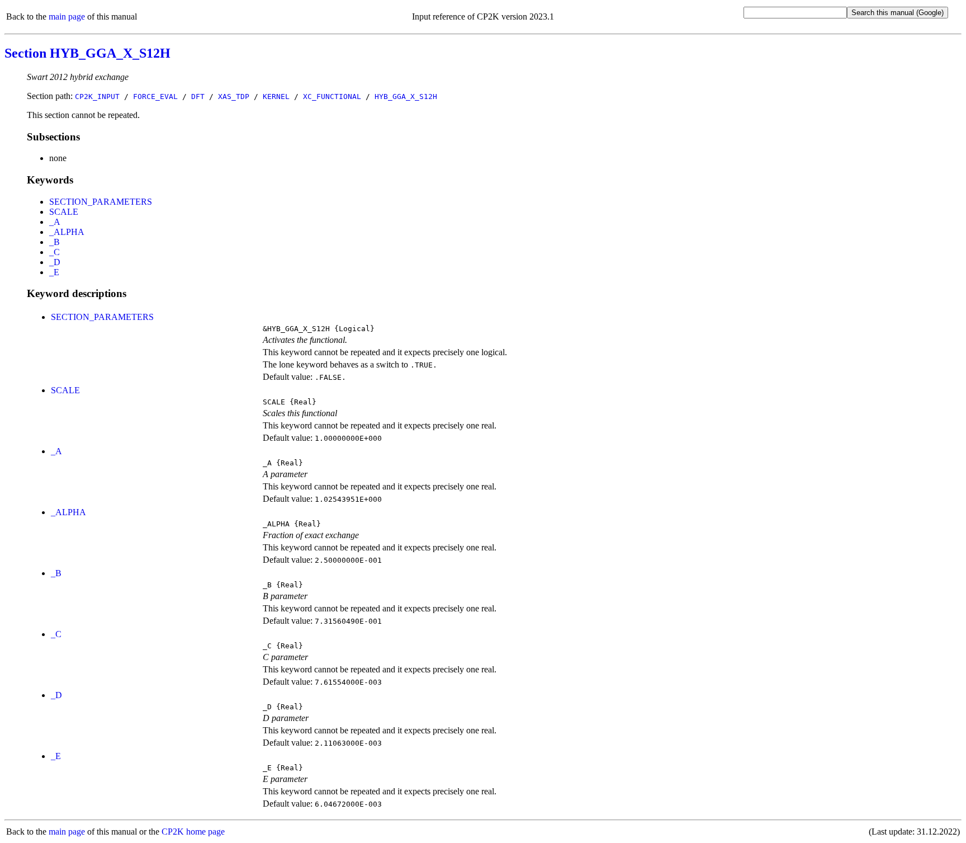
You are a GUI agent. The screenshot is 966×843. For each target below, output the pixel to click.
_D (54, 262)
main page (67, 16)
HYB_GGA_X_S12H (406, 96)
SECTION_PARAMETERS (100, 201)
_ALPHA (66, 232)
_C (54, 252)
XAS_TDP (233, 96)
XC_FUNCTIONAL (332, 96)
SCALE (63, 211)
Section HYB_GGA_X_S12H (87, 53)
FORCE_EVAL (155, 96)
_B (54, 242)
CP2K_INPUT (97, 96)
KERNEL (276, 96)
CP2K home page (193, 831)
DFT (198, 96)
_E (54, 272)
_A (54, 222)
